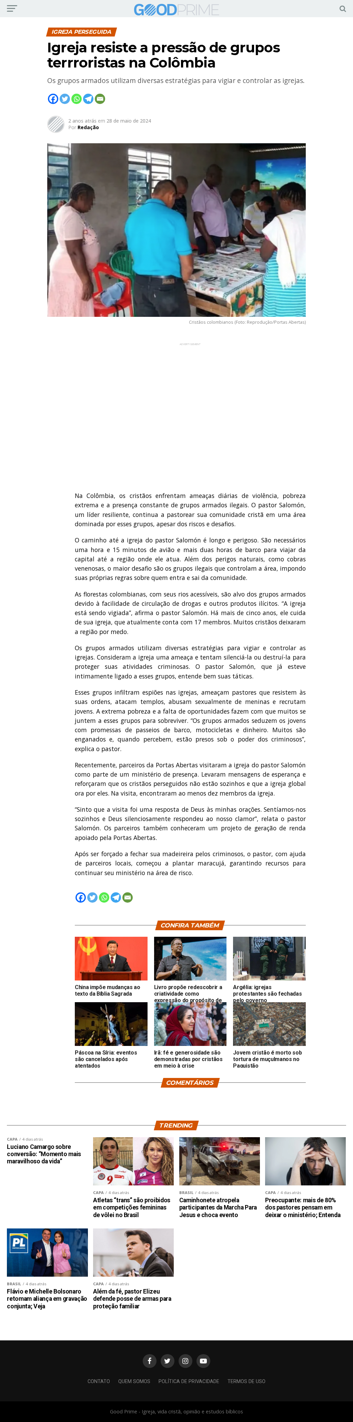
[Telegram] (88, 99)
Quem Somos (134, 1381)
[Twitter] (65, 99)
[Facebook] (53, 99)
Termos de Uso (246, 1381)
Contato (99, 1381)
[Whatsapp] (76, 99)
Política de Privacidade (189, 1381)
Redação (88, 127)
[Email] (100, 99)
